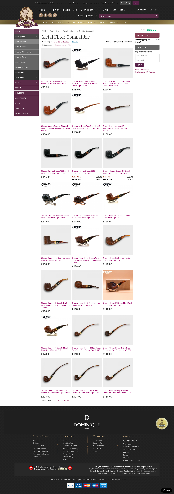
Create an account (142, 70)
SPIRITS (26, 87)
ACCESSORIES (26, 98)
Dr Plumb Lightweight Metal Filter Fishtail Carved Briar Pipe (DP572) (54, 82)
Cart (81, 16)
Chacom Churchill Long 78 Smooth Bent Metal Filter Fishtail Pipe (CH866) (55, 391)
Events (123, 22)
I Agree (136, 3)
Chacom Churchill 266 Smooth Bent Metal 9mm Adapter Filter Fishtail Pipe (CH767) (86, 260)
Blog (112, 22)
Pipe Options (26, 36)
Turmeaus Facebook (40, 451)
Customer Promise (70, 446)
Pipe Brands (26, 72)
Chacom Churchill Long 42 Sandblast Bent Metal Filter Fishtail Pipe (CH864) (117, 349)
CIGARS (26, 82)
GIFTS (26, 103)
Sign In (139, 65)
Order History (98, 443)
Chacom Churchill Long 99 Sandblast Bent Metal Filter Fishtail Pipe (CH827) (117, 391)
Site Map (66, 459)
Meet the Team (59, 22)
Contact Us (37, 457)
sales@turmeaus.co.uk (131, 460)
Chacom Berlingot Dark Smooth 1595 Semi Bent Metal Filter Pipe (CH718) (86, 127)
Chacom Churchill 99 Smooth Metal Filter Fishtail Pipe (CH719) (54, 349)
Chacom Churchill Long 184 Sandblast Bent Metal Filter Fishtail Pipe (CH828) (86, 349)
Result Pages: (47, 400)
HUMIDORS (26, 93)
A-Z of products (38, 446)
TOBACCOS (26, 108)
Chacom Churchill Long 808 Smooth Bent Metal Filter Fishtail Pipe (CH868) (86, 391)
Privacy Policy (125, 3)
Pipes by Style (20, 57)
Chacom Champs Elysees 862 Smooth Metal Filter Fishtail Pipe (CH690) (86, 216)
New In (90, 22)
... (61, 42)
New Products (38, 440)
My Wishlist (97, 448)
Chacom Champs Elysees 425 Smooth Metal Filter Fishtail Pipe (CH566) (55, 216)
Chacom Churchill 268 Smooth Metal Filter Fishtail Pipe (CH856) (116, 259)
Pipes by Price (20, 62)
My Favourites (98, 446)
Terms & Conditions (70, 451)
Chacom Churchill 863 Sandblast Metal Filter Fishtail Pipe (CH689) (117, 304)
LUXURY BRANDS (26, 113)
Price (69, 45)
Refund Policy (68, 457)
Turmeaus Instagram (41, 454)
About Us (66, 440)
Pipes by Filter (20, 42)
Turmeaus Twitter (39, 448)
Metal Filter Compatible (85, 31)
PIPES (26, 31)
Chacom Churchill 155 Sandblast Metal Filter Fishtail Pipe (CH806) (55, 259)
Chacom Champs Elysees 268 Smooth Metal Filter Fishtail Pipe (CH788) (86, 172)
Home (44, 22)
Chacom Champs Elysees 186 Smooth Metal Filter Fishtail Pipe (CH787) (55, 172)
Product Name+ (61, 45)
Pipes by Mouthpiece (23, 52)
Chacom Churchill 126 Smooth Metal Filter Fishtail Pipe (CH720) (116, 216)
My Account (92, 16)
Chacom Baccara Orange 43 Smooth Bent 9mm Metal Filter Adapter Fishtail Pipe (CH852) (55, 128)
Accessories (26, 77)
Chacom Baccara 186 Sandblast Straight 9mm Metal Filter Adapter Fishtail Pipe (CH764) (85, 83)
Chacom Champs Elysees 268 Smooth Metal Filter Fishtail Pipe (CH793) (117, 172)
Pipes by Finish (21, 47)
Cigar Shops (76, 22)
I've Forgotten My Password (145, 72)
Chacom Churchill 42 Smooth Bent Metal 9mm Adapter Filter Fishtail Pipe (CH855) (55, 305)
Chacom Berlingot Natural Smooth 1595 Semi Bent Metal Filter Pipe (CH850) (116, 128)
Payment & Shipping (70, 448)
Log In (95, 451)
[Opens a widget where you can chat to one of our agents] (166, 490)
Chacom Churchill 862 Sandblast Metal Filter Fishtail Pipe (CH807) (86, 304)
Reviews (102, 22)
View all (75, 42)
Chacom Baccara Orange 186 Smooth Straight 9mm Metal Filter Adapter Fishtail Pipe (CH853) (117, 83)
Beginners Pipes (21, 67)
